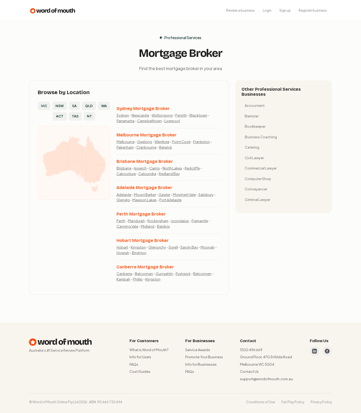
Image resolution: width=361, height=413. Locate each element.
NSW (59, 106)
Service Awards (197, 350)
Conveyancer (256, 189)
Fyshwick (183, 274)
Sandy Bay (189, 247)
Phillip (138, 279)
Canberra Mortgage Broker (145, 266)
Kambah (123, 279)
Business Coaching (261, 137)
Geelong (144, 142)
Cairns (154, 168)
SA (74, 106)
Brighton (139, 253)
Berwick (165, 147)
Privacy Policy (321, 402)
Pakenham (125, 147)
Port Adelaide (170, 200)
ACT (59, 116)
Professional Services (182, 37)
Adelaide (124, 194)
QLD (89, 106)
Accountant (255, 105)
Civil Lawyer (254, 158)
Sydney (123, 115)
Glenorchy (157, 247)
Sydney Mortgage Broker (143, 108)
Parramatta (126, 121)
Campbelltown (149, 121)
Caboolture (126, 174)
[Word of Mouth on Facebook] (327, 351)
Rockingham (157, 221)
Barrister (251, 116)
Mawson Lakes (144, 200)
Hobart (122, 247)
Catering (252, 147)
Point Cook (181, 142)
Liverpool (172, 121)
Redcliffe (192, 168)
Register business (313, 10)
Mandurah (136, 221)
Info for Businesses (201, 364)
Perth (121, 221)
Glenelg (123, 200)
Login (267, 10)
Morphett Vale (184, 194)
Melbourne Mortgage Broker (147, 134)
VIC (44, 106)
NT (89, 116)
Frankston (201, 142)
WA (104, 106)
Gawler (164, 194)
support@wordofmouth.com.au (266, 379)
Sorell (173, 247)
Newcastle (140, 115)
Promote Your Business (204, 357)
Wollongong (162, 115)
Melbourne (126, 142)
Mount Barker (145, 194)
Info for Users (140, 357)
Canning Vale (127, 226)
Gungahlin (164, 274)
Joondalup (180, 221)
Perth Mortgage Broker (141, 214)
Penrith (181, 115)
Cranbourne (146, 147)
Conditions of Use (260, 402)
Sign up (285, 10)
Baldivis (163, 226)
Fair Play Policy (292, 402)
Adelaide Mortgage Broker (144, 187)
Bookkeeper (255, 126)
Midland (147, 226)
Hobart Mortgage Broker (143, 240)
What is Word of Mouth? (148, 350)
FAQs (133, 364)
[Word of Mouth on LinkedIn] (314, 351)
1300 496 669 (251, 350)
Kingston (138, 247)
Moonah (208, 247)
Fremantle (200, 221)
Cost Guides (139, 371)
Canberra (124, 274)
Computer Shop (258, 179)
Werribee (162, 142)
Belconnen (144, 274)
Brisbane (124, 168)
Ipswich (140, 168)
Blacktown (198, 115)
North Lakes (172, 168)
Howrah (123, 253)
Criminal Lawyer (257, 200)
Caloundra (147, 174)
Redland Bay (169, 174)
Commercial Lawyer (261, 168)
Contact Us (249, 371)
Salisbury (206, 194)
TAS (75, 116)
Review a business (240, 10)
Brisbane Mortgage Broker (145, 161)
